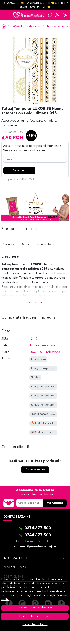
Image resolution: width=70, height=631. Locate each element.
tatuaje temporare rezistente (49, 404)
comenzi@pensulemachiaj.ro (35, 546)
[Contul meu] (57, 15)
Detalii (25, 244)
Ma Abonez (54, 503)
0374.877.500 (37, 528)
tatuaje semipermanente (46, 368)
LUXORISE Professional (26, 26)
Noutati (35, 377)
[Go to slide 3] (37, 103)
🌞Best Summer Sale (44, 432)
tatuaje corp (38, 359)
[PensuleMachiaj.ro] (29, 15)
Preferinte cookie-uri (35, 624)
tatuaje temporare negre (46, 386)
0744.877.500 (37, 535)
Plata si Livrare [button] (15, 567)
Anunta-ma (19, 170)
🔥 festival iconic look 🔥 (46, 423)
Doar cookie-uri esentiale (35, 616)
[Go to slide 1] (33, 103)
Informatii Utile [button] (16, 558)
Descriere (7, 244)
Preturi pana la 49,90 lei (45, 414)
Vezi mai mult (35, 302)
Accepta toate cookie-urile (35, 607)
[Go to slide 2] (35, 103)
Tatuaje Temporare (42, 345)
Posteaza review (35, 469)
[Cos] (65, 15)
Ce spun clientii (45, 244)
